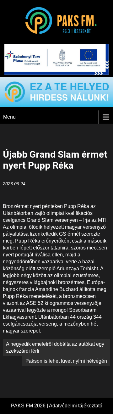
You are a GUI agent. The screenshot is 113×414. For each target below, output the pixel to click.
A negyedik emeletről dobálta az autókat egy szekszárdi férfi (55, 347)
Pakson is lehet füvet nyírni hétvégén (66, 361)
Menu (9, 117)
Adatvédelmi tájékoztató (75, 405)
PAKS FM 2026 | (30, 405)
